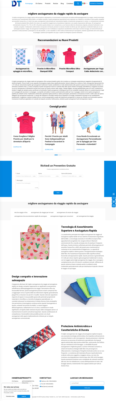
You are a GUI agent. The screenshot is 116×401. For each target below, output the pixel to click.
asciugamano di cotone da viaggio (67, 212)
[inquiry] (114, 205)
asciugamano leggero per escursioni (61, 216)
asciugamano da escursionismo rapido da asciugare (30, 216)
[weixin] (114, 202)
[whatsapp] (114, 194)
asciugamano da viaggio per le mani (42, 212)
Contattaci (70, 3)
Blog (62, 3)
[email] (114, 198)
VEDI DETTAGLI (22, 56)
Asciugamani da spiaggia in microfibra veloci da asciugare (22, 70)
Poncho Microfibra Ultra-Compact (69, 70)
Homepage (29, 3)
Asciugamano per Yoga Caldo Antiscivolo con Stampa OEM (93, 70)
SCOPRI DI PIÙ (17, 147)
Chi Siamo (39, 3)
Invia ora (87, 388)
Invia (58, 192)
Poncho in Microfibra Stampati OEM (46, 70)
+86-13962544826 (51, 381)
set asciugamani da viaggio (85, 216)
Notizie (55, 3)
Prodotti (47, 3)
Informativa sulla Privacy (78, 397)
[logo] (17, 3)
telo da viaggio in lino (20, 212)
